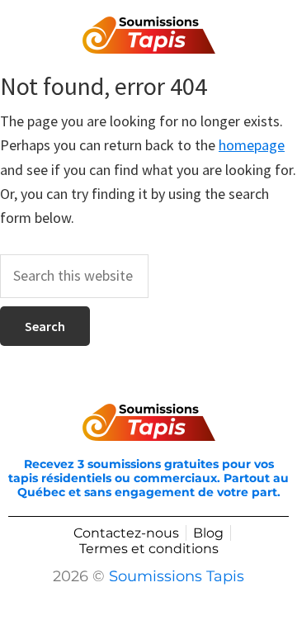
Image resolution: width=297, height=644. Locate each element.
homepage (252, 144)
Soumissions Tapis (176, 576)
